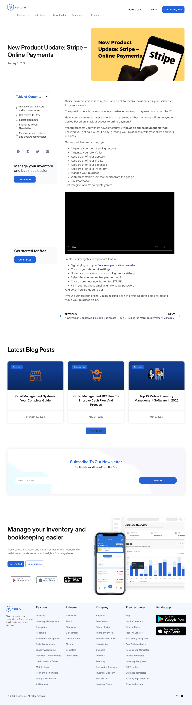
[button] (47, 96)
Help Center (102, 644)
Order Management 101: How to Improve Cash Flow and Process (96, 400)
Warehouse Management (48, 638)
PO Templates (133, 667)
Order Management (45, 644)
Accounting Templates (137, 638)
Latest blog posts (28, 119)
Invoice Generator (135, 621)
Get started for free (29, 114)
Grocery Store (73, 638)
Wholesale (71, 615)
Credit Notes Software (47, 661)
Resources (77, 15)
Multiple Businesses (46, 678)
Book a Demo (102, 621)
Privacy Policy (103, 627)
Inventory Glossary (105, 672)
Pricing (95, 15)
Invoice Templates (135, 655)
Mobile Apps (42, 667)
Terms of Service (104, 632)
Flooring (70, 644)
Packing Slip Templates (138, 678)
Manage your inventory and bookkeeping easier (32, 135)
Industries (39, 15)
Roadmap (100, 661)
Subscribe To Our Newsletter (28, 126)
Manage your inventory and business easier (31, 108)
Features (22, 15)
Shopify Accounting (46, 650)
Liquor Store (72, 655)
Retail (69, 621)
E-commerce (72, 632)
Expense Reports (134, 684)
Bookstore (71, 650)
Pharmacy (71, 627)
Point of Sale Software (47, 672)
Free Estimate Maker (136, 644)
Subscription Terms (106, 638)
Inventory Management (47, 621)
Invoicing (40, 615)
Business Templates (136, 672)
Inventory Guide (104, 684)
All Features (42, 684)
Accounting (41, 627)
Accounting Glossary (106, 667)
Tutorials (100, 655)
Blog (128, 615)
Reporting (41, 632)
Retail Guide (102, 678)
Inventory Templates (136, 661)
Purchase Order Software (48, 655)
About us (100, 615)
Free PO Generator (135, 632)
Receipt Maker (133, 627)
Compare (100, 650)
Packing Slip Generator (137, 650)
